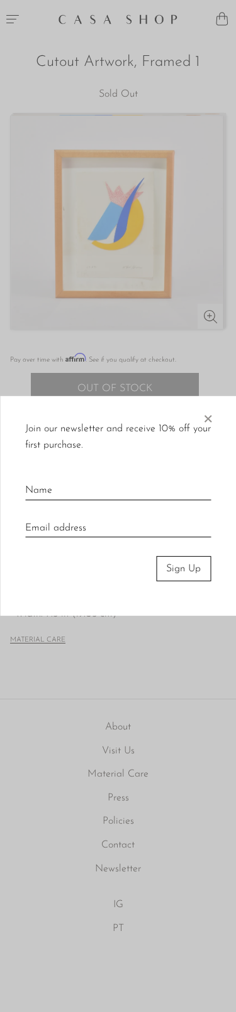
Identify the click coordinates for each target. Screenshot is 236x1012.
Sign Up (183, 569)
